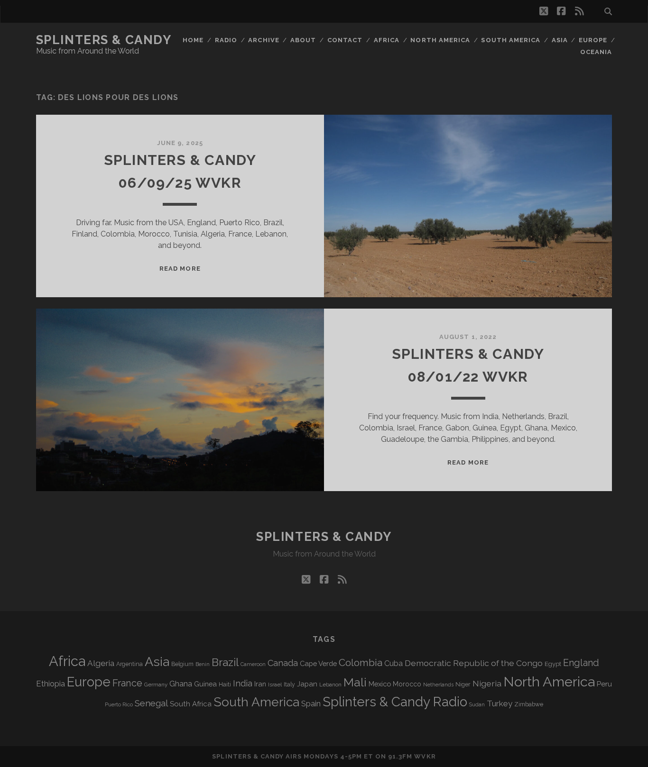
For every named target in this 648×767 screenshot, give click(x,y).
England (581, 662)
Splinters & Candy (104, 40)
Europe (593, 40)
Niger (463, 684)
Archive (263, 40)
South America (510, 40)
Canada (283, 663)
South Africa (191, 704)
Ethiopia (50, 683)
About (303, 40)
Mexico (380, 684)
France (127, 683)
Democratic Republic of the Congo (474, 663)
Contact (344, 40)
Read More (179, 268)
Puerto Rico (119, 704)
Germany (155, 684)
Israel (275, 684)
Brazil (225, 662)
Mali (355, 682)
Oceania (596, 51)
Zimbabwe (528, 704)
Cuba (393, 663)
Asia (560, 40)
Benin (202, 664)
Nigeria (486, 683)
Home (193, 40)
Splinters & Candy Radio (395, 702)
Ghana (180, 683)
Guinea (205, 684)
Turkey (499, 703)
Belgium (182, 664)
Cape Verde (318, 663)
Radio (226, 40)
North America (440, 40)
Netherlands (438, 685)
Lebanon (330, 684)
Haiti (225, 684)
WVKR (424, 756)
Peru (604, 683)
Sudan (477, 705)
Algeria (100, 663)
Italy (289, 684)
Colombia (360, 662)
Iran (260, 684)
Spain (311, 703)
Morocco (407, 684)
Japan (307, 684)
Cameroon (253, 664)
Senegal (151, 703)
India (242, 683)
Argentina (129, 664)
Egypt (553, 663)
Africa (386, 40)
